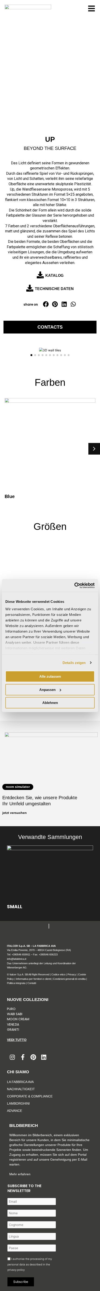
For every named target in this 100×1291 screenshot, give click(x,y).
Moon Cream (18, 1019)
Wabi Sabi (14, 1014)
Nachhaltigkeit (21, 1089)
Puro (11, 1009)
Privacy (71, 974)
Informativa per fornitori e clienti (34, 978)
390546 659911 (21, 954)
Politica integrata (16, 983)
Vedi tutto (17, 1040)
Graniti (13, 1029)
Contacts (50, 327)
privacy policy (16, 1269)
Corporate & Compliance (30, 1096)
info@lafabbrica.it (16, 959)
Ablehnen (50, 703)
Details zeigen (74, 663)
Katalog (54, 275)
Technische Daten (54, 289)
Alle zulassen (50, 676)
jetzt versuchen (14, 813)
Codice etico (58, 974)
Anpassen (47, 690)
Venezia (13, 1024)
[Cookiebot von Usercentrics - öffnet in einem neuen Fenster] (74, 585)
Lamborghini (18, 1103)
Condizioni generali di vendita (69, 978)
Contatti (31, 983)
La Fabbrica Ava (20, 1082)
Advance (14, 1111)
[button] (46, 304)
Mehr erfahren (19, 1174)
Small (14, 906)
